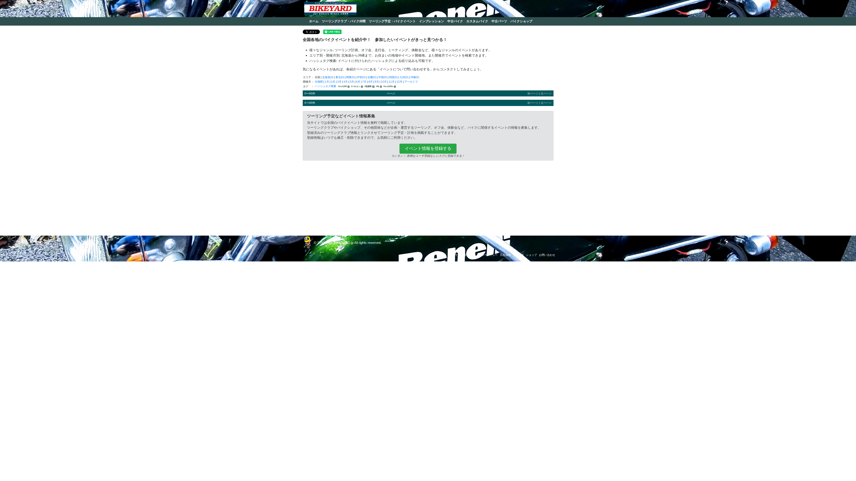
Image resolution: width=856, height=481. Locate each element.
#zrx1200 (343, 86)
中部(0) (361, 77)
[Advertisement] (428, 197)
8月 (370, 81)
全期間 (319, 81)
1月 (327, 81)
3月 (339, 81)
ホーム (314, 21)
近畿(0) (372, 77)
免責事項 (518, 255)
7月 (364, 81)
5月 (352, 81)
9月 (377, 81)
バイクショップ (521, 21)
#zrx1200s (389, 86)
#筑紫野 (369, 86)
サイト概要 (462, 255)
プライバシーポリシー (484, 255)
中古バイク (455, 21)
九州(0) (404, 77)
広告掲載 (505, 255)
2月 (333, 81)
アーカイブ (411, 81)
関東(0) (350, 77)
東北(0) (339, 77)
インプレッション (431, 21)
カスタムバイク (477, 21)
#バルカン (356, 86)
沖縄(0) (414, 77)
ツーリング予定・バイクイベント (392, 21)
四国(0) (393, 77)
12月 (399, 81)
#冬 (378, 86)
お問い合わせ (547, 255)
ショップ (531, 255)
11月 (392, 81)
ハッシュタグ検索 (326, 86)
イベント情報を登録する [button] (428, 148)
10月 (384, 81)
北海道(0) (327, 77)
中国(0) (382, 77)
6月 (358, 81)
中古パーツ (499, 21)
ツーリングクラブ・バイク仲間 (344, 21)
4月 (346, 81)
